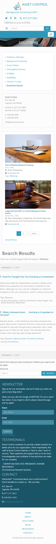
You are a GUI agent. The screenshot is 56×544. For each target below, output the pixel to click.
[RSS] (15, 18)
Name (4, 408)
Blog (28, 525)
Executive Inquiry (15, 85)
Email (4, 418)
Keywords (4, 369)
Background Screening (17, 61)
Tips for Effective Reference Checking (19, 165)
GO (47, 28)
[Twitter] (6, 18)
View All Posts (11, 240)
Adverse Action (20, 339)
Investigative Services (16, 69)
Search (50, 373)
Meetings (14, 176)
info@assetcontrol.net (14, 502)
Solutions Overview (15, 57)
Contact (28, 533)
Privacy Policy (8, 435)
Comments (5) (13, 173)
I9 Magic (10, 73)
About (28, 517)
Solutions (28, 521)
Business (9, 298)
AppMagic (11, 77)
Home (28, 513)
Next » (35, 233)
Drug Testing (12, 65)
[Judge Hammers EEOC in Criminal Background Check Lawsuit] (28, 194)
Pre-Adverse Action (36, 339)
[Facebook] (11, 18)
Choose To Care (14, 81)
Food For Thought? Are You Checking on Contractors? (28, 277)
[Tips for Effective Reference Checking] (28, 148)
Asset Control (35, 4)
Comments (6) (13, 224)
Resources (28, 529)
